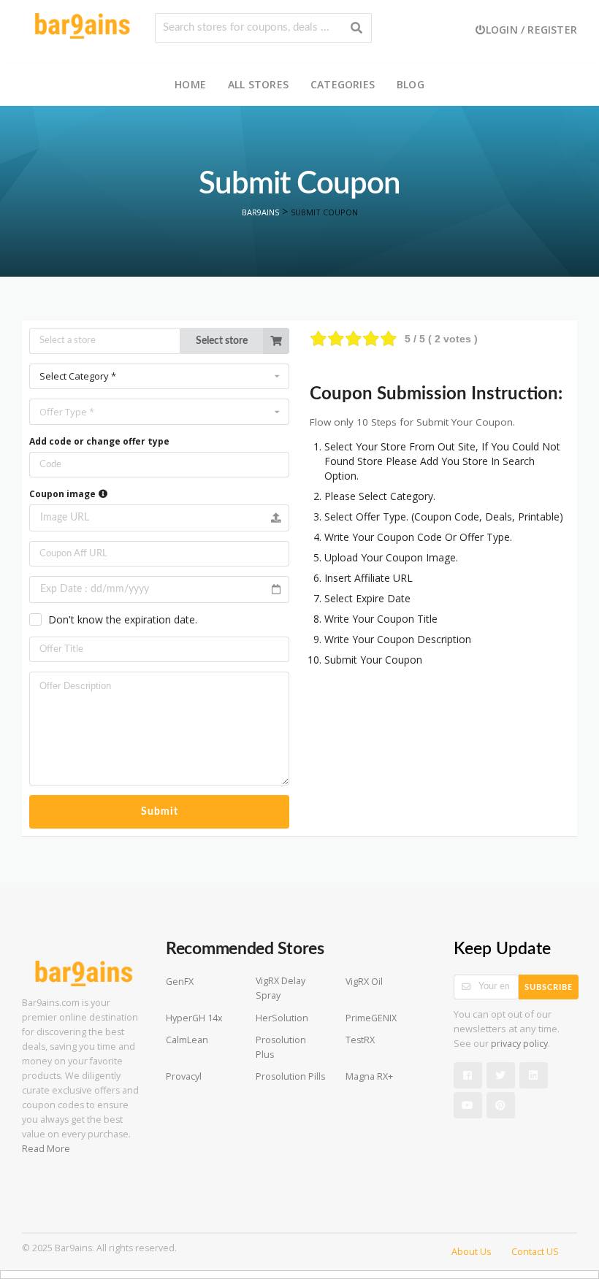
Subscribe (548, 987)
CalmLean (187, 1040)
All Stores (258, 84)
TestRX (360, 1040)
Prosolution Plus (281, 1047)
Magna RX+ (369, 1076)
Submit (159, 812)
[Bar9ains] (82, 24)
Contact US (535, 1251)
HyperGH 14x (194, 1018)
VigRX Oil (364, 981)
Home (190, 84)
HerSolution (282, 1018)
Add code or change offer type (99, 441)
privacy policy (519, 1043)
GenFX (180, 981)
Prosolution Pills (290, 1076)
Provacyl (184, 1076)
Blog (410, 84)
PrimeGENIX (371, 1018)
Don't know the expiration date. (122, 619)
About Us (471, 1251)
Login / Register (531, 30)
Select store (222, 341)
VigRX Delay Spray (280, 988)
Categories (342, 84)
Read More (46, 1148)
